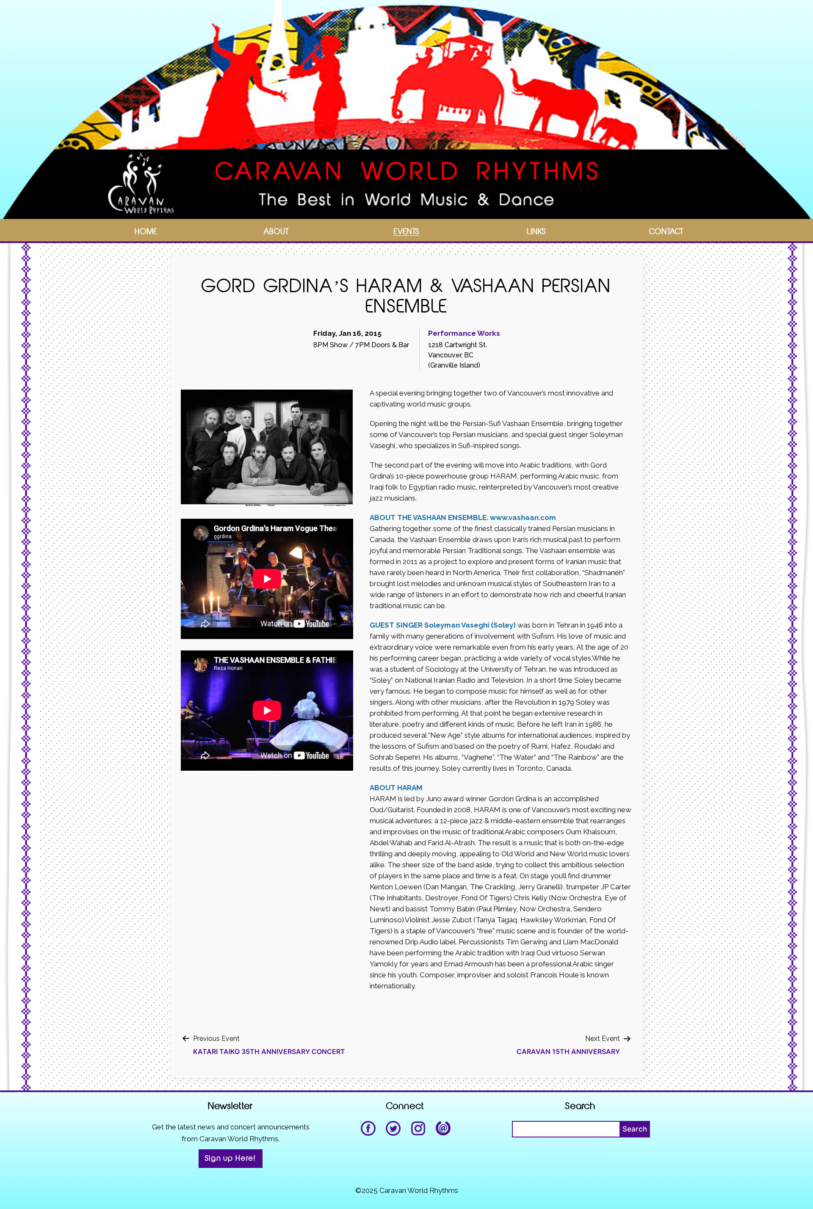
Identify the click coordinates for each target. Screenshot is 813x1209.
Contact (666, 231)
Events (407, 231)
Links (536, 231)
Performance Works (464, 333)
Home (146, 231)
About (276, 231)
